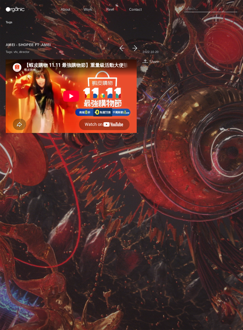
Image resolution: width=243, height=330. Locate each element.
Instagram (159, 326)
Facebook (125, 326)
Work (88, 9)
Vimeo (137, 326)
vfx (16, 52)
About (65, 9)
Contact (135, 9)
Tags (9, 22)
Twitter (146, 326)
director (24, 52)
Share (153, 62)
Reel (110, 9)
